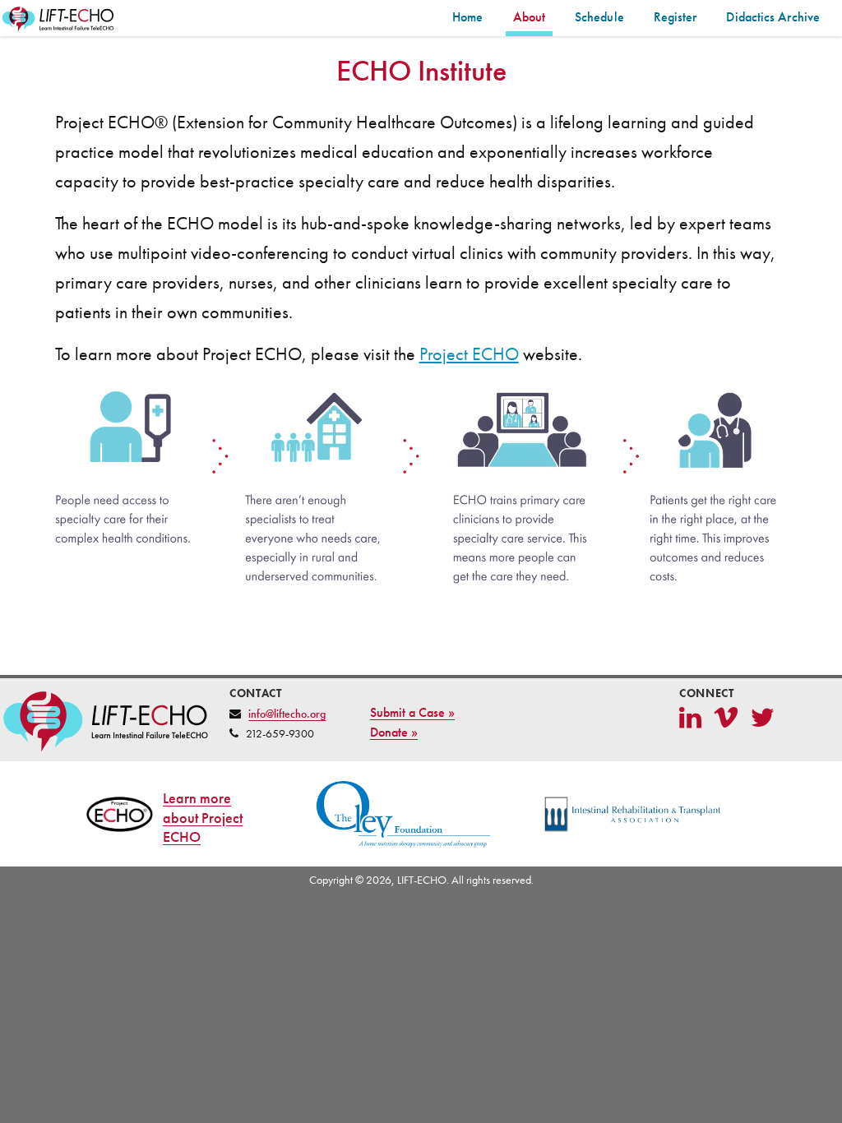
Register (675, 16)
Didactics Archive (773, 16)
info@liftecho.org (287, 713)
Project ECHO (469, 354)
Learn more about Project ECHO (203, 817)
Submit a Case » (412, 712)
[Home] (59, 19)
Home (467, 16)
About (529, 16)
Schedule (599, 16)
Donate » (394, 732)
